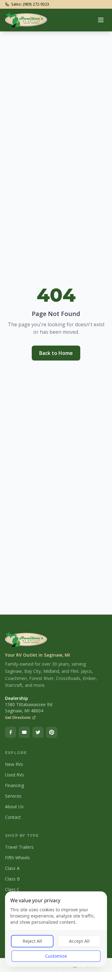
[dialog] (56, 929)
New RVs (14, 764)
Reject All (32, 941)
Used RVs (14, 775)
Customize (56, 956)
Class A (12, 868)
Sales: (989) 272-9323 (30, 4)
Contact (13, 817)
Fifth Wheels (17, 858)
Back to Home (56, 353)
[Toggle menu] (101, 20)
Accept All (79, 941)
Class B (12, 879)
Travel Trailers (19, 847)
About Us (14, 806)
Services (13, 796)
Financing (14, 785)
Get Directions (18, 717)
